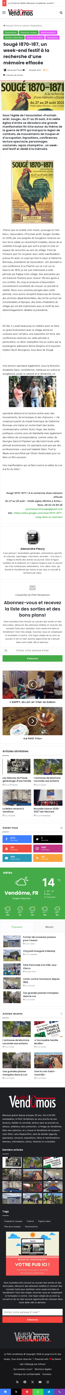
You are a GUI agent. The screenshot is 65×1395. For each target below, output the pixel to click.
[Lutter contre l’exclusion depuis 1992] (12, 983)
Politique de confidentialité (27, 1374)
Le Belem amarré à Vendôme (13, 810)
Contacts (46, 1374)
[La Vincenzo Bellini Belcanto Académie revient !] (32, 1186)
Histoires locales (29, 32)
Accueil (9, 25)
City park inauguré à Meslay (39, 951)
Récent (49, 926)
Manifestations (48, 32)
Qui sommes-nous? (22, 1369)
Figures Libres (44, 1221)
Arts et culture (22, 25)
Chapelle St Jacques (13, 1221)
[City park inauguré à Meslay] (12, 955)
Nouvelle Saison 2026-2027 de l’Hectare (47, 810)
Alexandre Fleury (14, 70)
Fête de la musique (12, 1226)
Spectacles (52, 37)
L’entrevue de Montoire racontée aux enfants (48, 779)
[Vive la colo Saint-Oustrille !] (48, 1060)
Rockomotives (31, 1226)
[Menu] (4, 13)
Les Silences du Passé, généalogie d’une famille (17, 779)
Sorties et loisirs (35, 37)
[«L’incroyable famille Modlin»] (48, 1029)
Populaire (17, 926)
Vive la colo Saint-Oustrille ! (44, 1073)
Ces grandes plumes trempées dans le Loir (15, 1073)
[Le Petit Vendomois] (20, 12)
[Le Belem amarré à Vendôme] (17, 798)
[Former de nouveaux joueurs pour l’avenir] (12, 941)
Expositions (36, 25)
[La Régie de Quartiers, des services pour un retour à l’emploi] (53, 1198)
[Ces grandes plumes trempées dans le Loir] (12, 997)
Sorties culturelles (14, 37)
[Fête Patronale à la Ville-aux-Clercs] (12, 969)
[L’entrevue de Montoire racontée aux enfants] (48, 767)
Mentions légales (43, 1369)
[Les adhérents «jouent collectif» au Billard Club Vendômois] (53, 1186)
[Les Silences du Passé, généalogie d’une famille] (17, 767)
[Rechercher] (61, 13)
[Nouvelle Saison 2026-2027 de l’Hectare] (48, 798)
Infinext (41, 1364)
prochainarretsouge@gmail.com (44, 509)
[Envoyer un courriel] (24, 70)
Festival (30, 1221)
